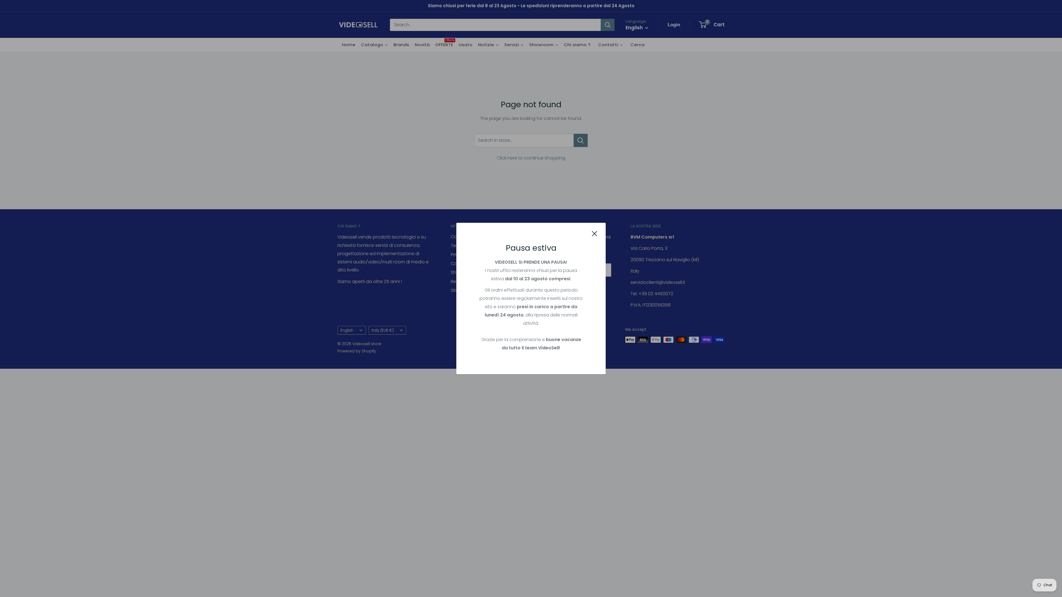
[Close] (594, 233)
